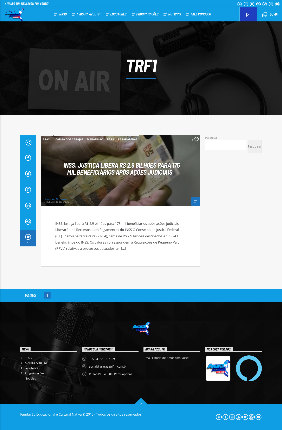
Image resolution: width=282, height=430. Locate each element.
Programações (147, 14)
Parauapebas (127, 139)
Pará (110, 139)
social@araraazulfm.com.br (108, 366)
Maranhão (95, 139)
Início (62, 14)
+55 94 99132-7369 (102, 359)
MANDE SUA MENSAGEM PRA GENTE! (28, 3)
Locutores (118, 14)
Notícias (174, 14)
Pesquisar (211, 137)
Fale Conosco (201, 14)
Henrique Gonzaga (55, 199)
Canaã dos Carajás (69, 139)
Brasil (47, 139)
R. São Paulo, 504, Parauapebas (110, 374)
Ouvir (273, 14)
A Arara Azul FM (88, 14)
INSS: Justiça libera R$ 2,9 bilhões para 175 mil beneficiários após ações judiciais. (121, 168)
